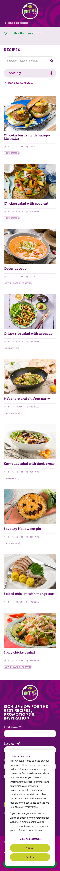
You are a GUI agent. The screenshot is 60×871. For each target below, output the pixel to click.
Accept (30, 848)
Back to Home (18, 23)
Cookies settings (30, 838)
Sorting (15, 73)
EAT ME (30, 11)
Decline (30, 857)
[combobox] (30, 60)
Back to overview (20, 83)
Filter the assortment (27, 33)
